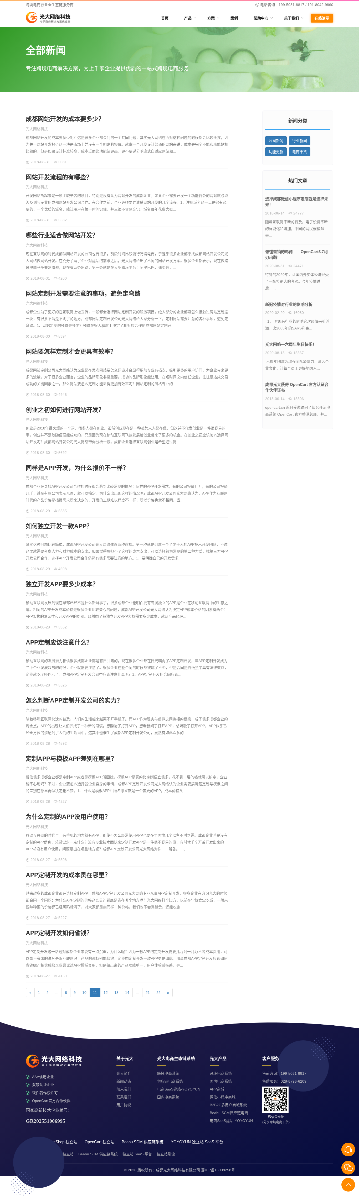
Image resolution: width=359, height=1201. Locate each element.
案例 (234, 18)
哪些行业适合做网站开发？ (62, 235)
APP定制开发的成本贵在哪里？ (68, 875)
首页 (164, 18)
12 (106, 992)
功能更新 (276, 152)
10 (84, 992)
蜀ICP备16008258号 (218, 1170)
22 (158, 992)
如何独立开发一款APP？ (59, 526)
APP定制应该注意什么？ (59, 642)
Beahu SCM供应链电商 (229, 1113)
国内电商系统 (168, 1097)
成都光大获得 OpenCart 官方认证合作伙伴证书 (297, 387)
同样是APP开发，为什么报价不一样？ (77, 467)
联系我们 (123, 1097)
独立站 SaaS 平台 (137, 1154)
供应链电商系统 (170, 1081)
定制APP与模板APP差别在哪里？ (71, 758)
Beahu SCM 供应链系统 (98, 1154)
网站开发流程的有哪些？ (59, 177)
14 (127, 992)
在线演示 (322, 18)
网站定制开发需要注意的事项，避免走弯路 (83, 293)
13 (116, 992)
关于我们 (293, 18)
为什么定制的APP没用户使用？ (68, 816)
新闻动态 (123, 1081)
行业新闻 (299, 141)
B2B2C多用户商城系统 (228, 1105)
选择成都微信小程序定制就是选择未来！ (296, 202)
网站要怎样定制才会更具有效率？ (71, 351)
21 (148, 992)
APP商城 (217, 1089)
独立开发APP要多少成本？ (62, 584)
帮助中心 (263, 18)
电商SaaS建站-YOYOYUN (178, 1089)
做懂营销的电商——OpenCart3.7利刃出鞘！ (296, 254)
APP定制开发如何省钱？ (59, 933)
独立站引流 (166, 1154)
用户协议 (123, 1105)
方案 (213, 18)
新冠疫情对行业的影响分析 (288, 304)
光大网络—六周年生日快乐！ (290, 344)
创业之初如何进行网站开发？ (65, 409)
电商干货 (299, 152)
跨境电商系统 (168, 1073)
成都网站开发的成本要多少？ (65, 119)
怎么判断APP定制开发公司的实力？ (74, 700)
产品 (190, 18)
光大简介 (123, 1073)
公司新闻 (276, 141)
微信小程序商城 (222, 1097)
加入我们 (123, 1089)
